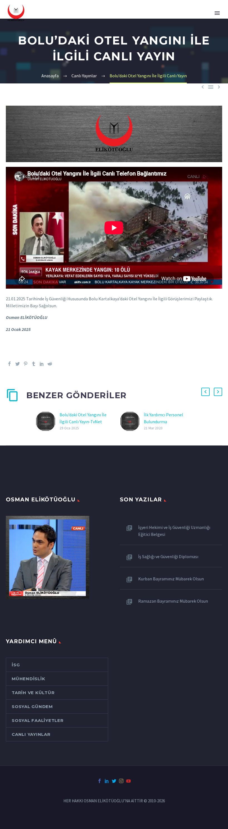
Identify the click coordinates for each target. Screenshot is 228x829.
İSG (16, 664)
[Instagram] (121, 781)
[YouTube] (128, 781)
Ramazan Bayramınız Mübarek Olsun (173, 601)
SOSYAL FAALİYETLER (38, 720)
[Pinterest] (25, 364)
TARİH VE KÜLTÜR (33, 692)
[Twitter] (17, 364)
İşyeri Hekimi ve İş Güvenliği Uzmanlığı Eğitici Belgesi (174, 530)
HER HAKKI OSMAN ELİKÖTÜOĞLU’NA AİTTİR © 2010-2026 (114, 801)
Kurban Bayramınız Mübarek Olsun (171, 578)
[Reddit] (50, 364)
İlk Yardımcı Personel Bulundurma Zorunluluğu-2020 (163, 421)
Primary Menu (217, 13)
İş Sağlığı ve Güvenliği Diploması (168, 556)
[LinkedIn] (41, 364)
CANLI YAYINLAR (31, 734)
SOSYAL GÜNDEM (32, 706)
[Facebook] (9, 364)
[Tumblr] (33, 364)
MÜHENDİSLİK (28, 678)
